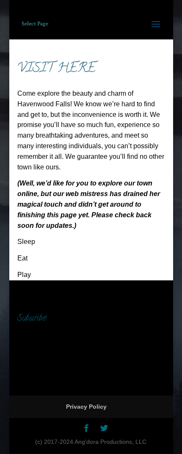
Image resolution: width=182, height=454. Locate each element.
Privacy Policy (86, 406)
